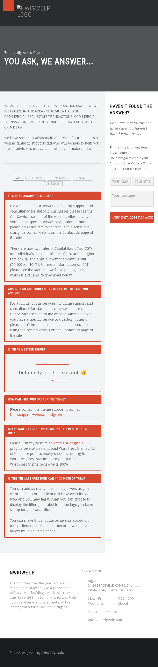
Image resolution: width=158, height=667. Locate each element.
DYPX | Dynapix (52, 652)
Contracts (59, 178)
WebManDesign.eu (68, 443)
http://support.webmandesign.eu (36, 415)
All (18, 178)
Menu (8, 5)
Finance (82, 178)
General (53, 183)
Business (36, 178)
